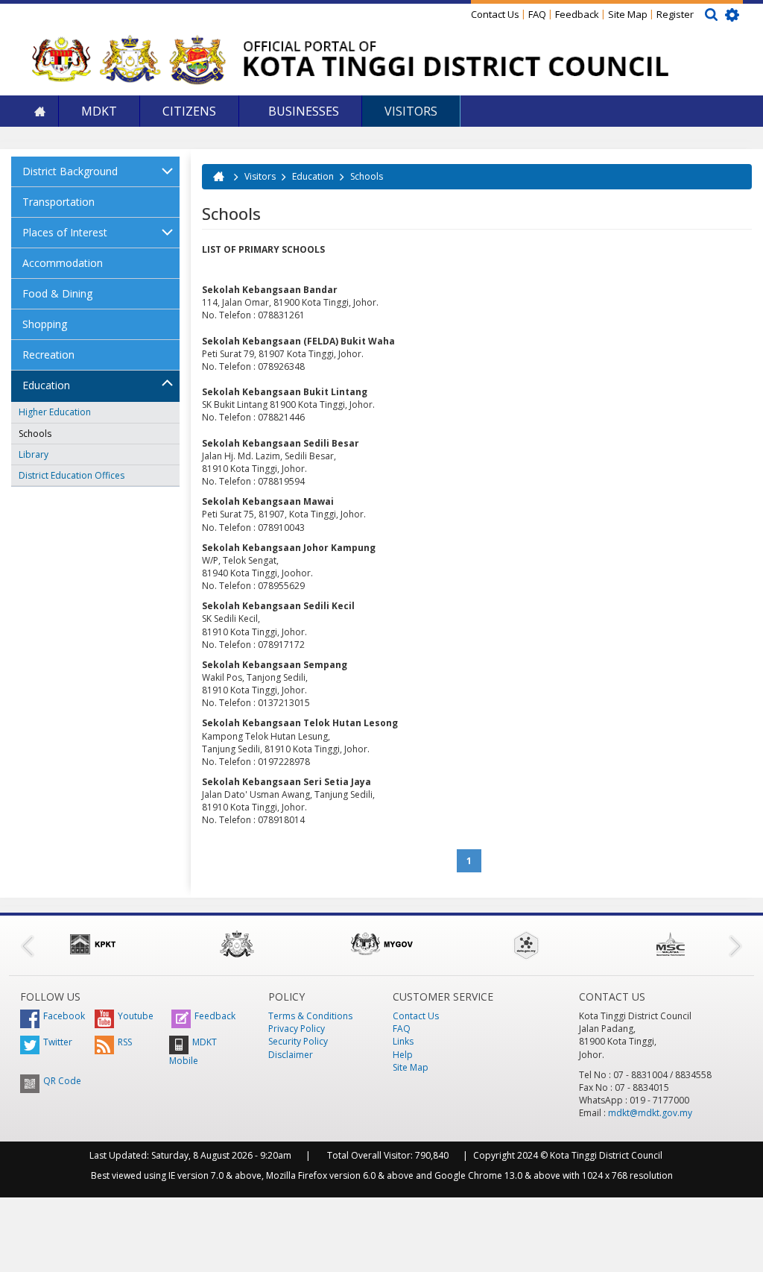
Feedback (577, 14)
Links (403, 1041)
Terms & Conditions (310, 1016)
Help (403, 1054)
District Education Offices (71, 475)
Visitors (410, 111)
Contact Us (495, 14)
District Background (70, 171)
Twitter (57, 1042)
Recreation (48, 354)
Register (675, 14)
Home (39, 111)
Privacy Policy (296, 1028)
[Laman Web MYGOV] (381, 944)
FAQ (537, 14)
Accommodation (62, 263)
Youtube (135, 1016)
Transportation (58, 202)
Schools (35, 433)
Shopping (44, 324)
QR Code (62, 1080)
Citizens (189, 111)
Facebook (64, 1016)
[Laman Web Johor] (237, 944)
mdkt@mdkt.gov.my (650, 1112)
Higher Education (55, 412)
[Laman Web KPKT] (92, 944)
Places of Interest (64, 232)
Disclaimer (290, 1054)
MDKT (99, 111)
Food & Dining (57, 293)
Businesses (302, 111)
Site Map (628, 14)
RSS (125, 1042)
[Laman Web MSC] (670, 944)
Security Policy (298, 1041)
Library (33, 454)
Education (46, 385)
